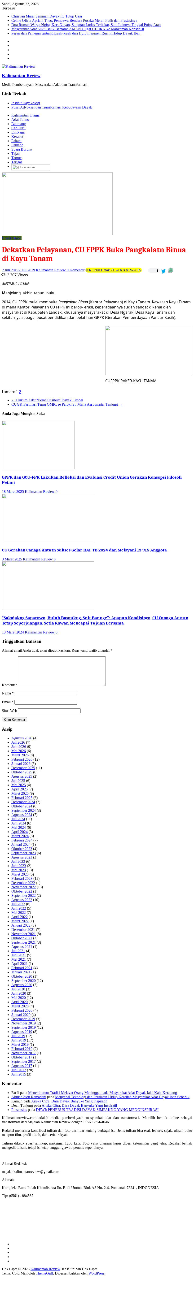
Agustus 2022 (21, 900)
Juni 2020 (18, 993)
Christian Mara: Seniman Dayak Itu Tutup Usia (46, 16)
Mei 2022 (18, 913)
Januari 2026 (21, 764)
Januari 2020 (21, 1015)
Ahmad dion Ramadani (28, 1097)
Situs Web (9, 711)
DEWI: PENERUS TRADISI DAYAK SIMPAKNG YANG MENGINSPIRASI (97, 1110)
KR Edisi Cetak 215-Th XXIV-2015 (113, 270)
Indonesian (27, 167)
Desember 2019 (23, 1019)
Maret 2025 (20, 793)
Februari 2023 (21, 878)
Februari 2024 (21, 840)
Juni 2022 (18, 908)
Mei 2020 (18, 998)
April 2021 (19, 964)
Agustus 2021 (21, 947)
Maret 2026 (20, 755)
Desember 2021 (23, 930)
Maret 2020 (20, 1006)
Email (7, 702)
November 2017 (23, 1053)
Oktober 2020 (21, 976)
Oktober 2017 (21, 1057)
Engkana (18, 132)
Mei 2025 (18, 785)
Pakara (16, 141)
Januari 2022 (21, 925)
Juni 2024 (18, 823)
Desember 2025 (23, 768)
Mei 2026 (18, 751)
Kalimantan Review (21, 75)
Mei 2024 (18, 827)
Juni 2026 (18, 747)
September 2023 (23, 853)
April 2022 (19, 917)
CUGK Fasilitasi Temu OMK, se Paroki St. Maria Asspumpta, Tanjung (67, 404)
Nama (8, 693)
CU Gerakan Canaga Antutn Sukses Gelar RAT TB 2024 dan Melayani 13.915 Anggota (84, 550)
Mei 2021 (18, 959)
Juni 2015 (18, 1074)
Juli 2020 (18, 989)
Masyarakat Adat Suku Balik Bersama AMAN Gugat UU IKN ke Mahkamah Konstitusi (77, 29)
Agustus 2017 (21, 1066)
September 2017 (23, 1061)
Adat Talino (20, 119)
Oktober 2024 (21, 806)
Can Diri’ (18, 128)
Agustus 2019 (21, 1032)
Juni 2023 (18, 866)
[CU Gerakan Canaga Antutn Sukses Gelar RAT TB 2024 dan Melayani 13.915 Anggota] (48, 541)
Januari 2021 (21, 972)
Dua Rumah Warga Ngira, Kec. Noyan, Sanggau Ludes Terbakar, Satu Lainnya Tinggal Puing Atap (86, 25)
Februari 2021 (21, 968)
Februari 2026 (21, 759)
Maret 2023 (20, 874)
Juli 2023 (18, 861)
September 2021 (23, 942)
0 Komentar (75, 270)
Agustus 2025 (21, 776)
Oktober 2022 (21, 891)
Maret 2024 (20, 836)
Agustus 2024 (21, 815)
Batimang (18, 124)
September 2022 (23, 895)
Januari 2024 (21, 844)
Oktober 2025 (21, 772)
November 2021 (23, 934)
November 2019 (23, 1023)
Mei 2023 (18, 870)
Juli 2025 (18, 781)
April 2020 (19, 1002)
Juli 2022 (18, 904)
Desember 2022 (23, 883)
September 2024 (23, 810)
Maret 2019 (20, 1044)
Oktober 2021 (21, 938)
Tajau (15, 154)
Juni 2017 (18, 1070)
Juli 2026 (18, 742)
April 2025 (19, 789)
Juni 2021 (18, 955)
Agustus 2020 (21, 985)
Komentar (9, 685)
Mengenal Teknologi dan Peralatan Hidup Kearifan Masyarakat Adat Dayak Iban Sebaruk (122, 1097)
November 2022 (23, 887)
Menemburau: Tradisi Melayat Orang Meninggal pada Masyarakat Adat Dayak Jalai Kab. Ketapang (102, 1093)
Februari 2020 (21, 1010)
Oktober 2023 (21, 849)
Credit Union (12, 238)
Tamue (16, 158)
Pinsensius (19, 1110)
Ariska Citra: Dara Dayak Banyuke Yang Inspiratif (69, 1101)
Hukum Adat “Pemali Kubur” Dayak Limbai (47, 400)
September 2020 (23, 981)
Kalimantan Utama (25, 115)
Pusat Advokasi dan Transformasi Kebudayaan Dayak (51, 107)
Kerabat (17, 136)
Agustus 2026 (21, 738)
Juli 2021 (18, 951)
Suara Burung (21, 149)
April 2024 (19, 832)
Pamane (17, 145)
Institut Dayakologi (25, 103)
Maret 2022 (20, 921)
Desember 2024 (23, 802)
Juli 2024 (18, 819)
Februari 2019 (21, 1049)
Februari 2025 (21, 798)
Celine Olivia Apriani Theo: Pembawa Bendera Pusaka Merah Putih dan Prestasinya (74, 20)
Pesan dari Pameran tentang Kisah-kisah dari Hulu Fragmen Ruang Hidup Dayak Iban (75, 33)
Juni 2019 (18, 1040)
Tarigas (16, 162)
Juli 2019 (18, 1036)
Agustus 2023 (21, 857)
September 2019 (23, 1027)
